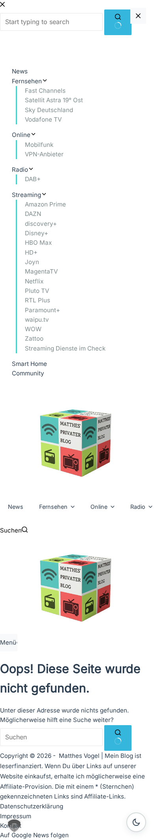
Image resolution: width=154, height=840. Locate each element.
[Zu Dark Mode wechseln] (136, 822)
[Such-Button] (117, 738)
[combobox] (51, 737)
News (15, 506)
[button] (14, 826)
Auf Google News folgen (34, 835)
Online (98, 506)
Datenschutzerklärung (31, 806)
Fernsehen (53, 506)
